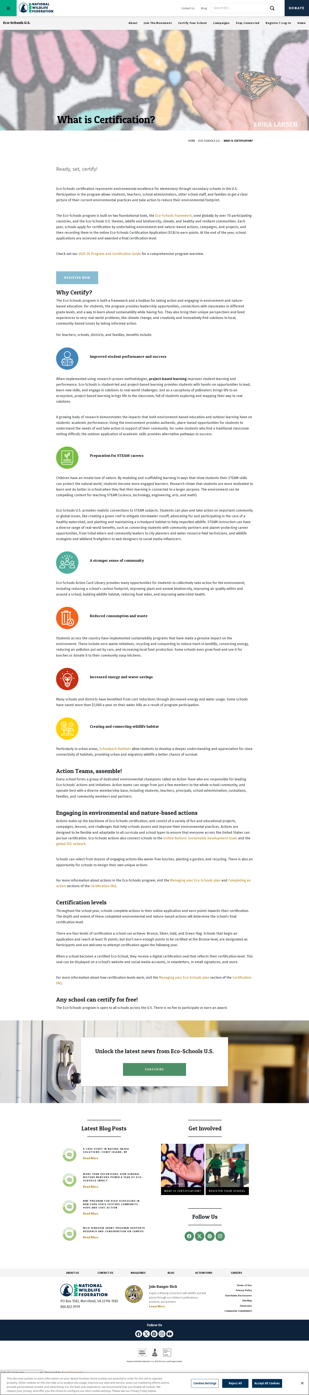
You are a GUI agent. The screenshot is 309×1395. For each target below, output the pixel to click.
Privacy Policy (244, 1290)
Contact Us (187, 8)
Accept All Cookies (267, 1383)
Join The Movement (158, 23)
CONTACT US (105, 1272)
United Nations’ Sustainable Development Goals (200, 838)
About (133, 23)
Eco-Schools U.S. (209, 140)
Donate (297, 8)
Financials (246, 1306)
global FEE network (71, 844)
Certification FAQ (103, 886)
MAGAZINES (138, 1272)
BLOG (171, 1272)
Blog (204, 8)
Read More (90, 1158)
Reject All (235, 1383)
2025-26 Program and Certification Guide (109, 254)
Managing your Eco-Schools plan (195, 880)
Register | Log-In (278, 23)
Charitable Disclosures (238, 1295)
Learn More (157, 1306)
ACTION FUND (203, 1272)
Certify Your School (192, 23)
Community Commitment (238, 1311)
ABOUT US (72, 1272)
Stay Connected (247, 23)
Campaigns (221, 23)
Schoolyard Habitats (115, 749)
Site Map (247, 1300)
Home (301, 23)
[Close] (302, 1383)
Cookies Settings (204, 1383)
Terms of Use (244, 1285)
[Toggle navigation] (8, 8)
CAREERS (236, 1272)
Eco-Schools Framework (173, 216)
